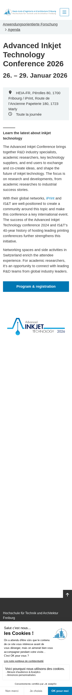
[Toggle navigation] (64, 12)
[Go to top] (67, 595)
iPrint (50, 198)
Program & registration (36, 286)
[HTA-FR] (30, 12)
